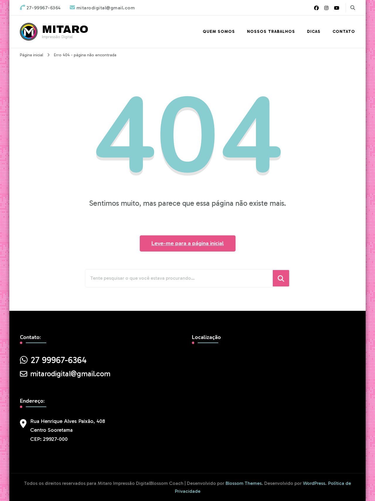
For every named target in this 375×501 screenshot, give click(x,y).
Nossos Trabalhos (271, 31)
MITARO (65, 29)
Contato (344, 31)
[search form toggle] (352, 7)
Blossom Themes (244, 483)
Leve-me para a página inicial (187, 243)
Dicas (314, 31)
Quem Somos (219, 31)
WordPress (314, 483)
